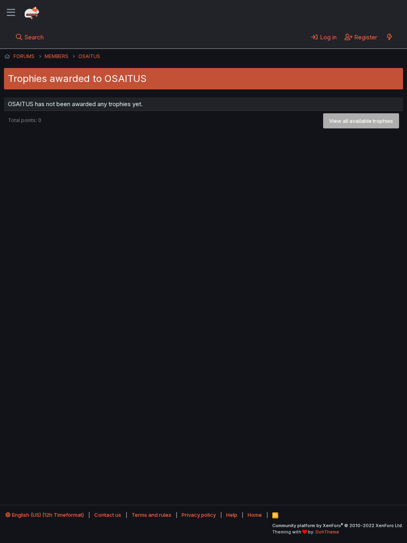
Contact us (107, 515)
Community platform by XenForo (337, 525)
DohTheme (327, 532)
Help (231, 515)
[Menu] (11, 12)
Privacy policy (199, 515)
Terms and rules (151, 515)
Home (255, 515)
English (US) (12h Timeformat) (47, 515)
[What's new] (389, 36)
